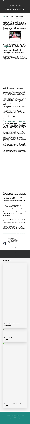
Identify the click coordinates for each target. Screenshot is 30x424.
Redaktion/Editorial (9, 9)
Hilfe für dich (11, 336)
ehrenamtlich (10, 233)
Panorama (19, 5)
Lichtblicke (15, 336)
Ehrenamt (5, 233)
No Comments (22, 9)
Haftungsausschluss (15, 415)
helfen (18, 233)
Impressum (8, 415)
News (16, 5)
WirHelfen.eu (12, 18)
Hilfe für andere (11, 5)
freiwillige (14, 233)
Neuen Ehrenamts (6, 46)
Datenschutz (22, 415)
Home (4, 16)
